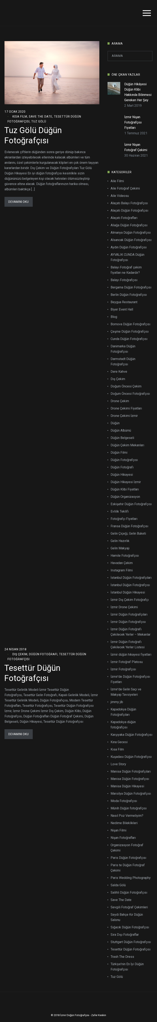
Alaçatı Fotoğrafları (124, 218)
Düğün (115, 423)
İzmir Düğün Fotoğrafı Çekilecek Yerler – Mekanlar (130, 631)
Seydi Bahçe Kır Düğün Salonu (127, 917)
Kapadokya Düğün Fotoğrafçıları (123, 712)
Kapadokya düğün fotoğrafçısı (123, 724)
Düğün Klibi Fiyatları (125, 489)
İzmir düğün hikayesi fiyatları (131, 654)
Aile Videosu (120, 196)
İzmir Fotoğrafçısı (123, 669)
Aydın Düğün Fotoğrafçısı (129, 247)
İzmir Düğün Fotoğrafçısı (128, 622)
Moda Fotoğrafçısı (124, 801)
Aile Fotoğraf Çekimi (125, 188)
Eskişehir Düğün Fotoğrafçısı (131, 504)
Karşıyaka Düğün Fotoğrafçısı (131, 735)
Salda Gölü (118, 885)
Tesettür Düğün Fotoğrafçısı (130, 949)
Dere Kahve (119, 372)
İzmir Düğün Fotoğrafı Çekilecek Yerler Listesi (128, 644)
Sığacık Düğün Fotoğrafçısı (130, 927)
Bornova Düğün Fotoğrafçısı (130, 324)
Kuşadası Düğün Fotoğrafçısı (131, 757)
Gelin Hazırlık (120, 541)
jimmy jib (117, 702)
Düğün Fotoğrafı (43, 654)
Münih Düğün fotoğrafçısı (129, 808)
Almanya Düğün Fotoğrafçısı (131, 232)
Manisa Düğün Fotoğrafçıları (131, 771)
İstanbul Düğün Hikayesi (128, 592)
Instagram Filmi (122, 570)
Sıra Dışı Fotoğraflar (125, 935)
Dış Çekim (19, 654)
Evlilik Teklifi (120, 511)
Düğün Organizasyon (125, 497)
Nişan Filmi (118, 830)
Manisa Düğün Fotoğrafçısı (130, 779)
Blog (114, 317)
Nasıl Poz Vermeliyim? (127, 816)
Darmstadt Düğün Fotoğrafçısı (123, 361)
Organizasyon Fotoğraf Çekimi (127, 847)
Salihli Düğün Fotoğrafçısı (129, 892)
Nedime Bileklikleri (124, 823)
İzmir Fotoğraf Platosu (127, 662)
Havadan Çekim (122, 563)
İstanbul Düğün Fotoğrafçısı (130, 585)
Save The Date (40, 116)
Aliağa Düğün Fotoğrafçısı (129, 225)
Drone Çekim (120, 401)
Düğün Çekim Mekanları (127, 445)
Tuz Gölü (38, 121)
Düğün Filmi (119, 452)
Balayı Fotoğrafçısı (124, 280)
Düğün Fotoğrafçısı (124, 460)
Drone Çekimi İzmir (124, 416)
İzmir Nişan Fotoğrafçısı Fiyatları (133, 122)
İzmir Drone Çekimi (124, 607)
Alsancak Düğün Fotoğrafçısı (131, 240)
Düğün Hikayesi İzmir (126, 482)
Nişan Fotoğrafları (123, 838)
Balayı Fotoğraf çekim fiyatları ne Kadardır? (126, 270)
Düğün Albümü (121, 430)
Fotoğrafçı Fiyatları (124, 519)
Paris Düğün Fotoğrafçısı (128, 858)
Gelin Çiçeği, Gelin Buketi (128, 533)
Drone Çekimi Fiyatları (126, 408)
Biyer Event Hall (122, 309)
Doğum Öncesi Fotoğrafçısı (130, 394)
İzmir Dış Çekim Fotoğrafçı (130, 600)
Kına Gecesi (119, 742)
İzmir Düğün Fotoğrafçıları (129, 614)
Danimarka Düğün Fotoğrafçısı (123, 348)
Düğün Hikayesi (122, 475)
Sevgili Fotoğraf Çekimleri (129, 907)
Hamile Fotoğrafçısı (125, 556)
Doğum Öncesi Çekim (126, 386)
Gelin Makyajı (120, 548)
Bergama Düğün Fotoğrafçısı (131, 287)
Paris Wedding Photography (131, 878)
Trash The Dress (122, 957)
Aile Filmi (117, 181)
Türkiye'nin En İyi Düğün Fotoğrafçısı (127, 966)
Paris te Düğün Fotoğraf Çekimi (128, 867)
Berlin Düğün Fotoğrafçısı (129, 295)
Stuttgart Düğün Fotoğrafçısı (131, 942)
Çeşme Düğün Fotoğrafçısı (130, 331)
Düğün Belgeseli (122, 438)
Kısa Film (19, 116)
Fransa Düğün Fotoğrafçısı (129, 526)
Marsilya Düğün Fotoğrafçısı (131, 793)
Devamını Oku (18, 201)
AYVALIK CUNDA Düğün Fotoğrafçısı (127, 257)
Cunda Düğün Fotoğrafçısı (129, 339)
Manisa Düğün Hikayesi (127, 786)
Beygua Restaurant (124, 302)
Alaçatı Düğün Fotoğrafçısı (129, 210)
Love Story (118, 764)
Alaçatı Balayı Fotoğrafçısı (129, 203)
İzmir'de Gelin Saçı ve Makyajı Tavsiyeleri (126, 692)
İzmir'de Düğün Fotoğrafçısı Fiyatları (130, 679)
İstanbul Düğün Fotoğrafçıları (131, 578)
